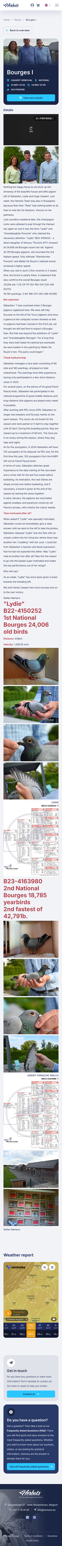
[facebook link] (27, 1517)
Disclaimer (53, 1536)
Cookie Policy (32, 1540)
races (18, 19)
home (6, 19)
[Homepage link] (12, 5)
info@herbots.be (46, 1509)
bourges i (31, 19)
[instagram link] (34, 1517)
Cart (38, 5)
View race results (33, 97)
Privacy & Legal (11, 1536)
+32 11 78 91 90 (20, 1509)
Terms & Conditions (33, 1536)
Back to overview (20, 30)
